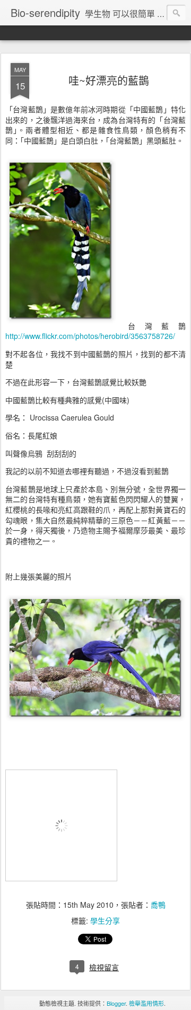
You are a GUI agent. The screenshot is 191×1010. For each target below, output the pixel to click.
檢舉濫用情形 (146, 1003)
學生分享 (105, 920)
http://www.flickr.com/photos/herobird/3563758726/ (90, 335)
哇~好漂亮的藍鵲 (108, 80)
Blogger (116, 1003)
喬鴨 (158, 904)
